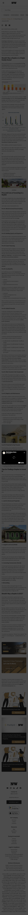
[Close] (24, 452)
